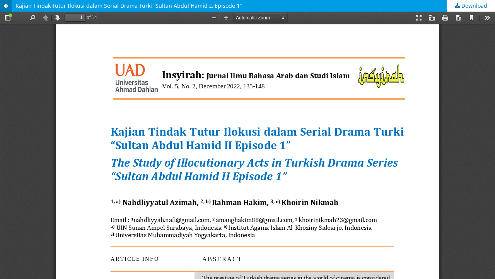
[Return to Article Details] (6, 6)
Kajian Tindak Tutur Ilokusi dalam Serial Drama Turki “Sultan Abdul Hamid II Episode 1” (128, 5)
